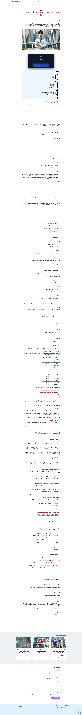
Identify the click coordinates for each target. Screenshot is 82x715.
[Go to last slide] (64, 649)
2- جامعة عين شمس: (53, 83)
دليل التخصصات (53, 4)
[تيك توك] (14, 1)
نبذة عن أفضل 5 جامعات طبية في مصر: (49, 81)
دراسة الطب (41, 10)
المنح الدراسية (59, 4)
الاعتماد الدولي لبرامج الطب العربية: (51, 90)
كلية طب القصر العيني (45, 392)
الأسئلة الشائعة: (54, 95)
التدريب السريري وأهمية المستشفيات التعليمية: (49, 91)
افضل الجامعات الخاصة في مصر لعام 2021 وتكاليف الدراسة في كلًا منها (46, 405)
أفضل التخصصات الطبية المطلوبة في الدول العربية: (48, 93)
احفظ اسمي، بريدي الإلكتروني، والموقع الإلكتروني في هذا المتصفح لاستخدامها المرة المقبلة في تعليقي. (44, 694)
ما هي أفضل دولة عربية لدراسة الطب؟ (51, 79)
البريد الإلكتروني (43, 692)
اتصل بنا (67, 705)
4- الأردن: (54, 78)
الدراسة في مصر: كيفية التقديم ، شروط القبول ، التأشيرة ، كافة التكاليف (46, 387)
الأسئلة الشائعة (63, 705)
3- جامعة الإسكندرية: (53, 84)
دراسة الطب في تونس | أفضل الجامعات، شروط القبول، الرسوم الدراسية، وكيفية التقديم (41, 652)
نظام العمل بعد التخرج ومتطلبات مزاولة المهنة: (49, 92)
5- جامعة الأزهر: (54, 86)
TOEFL (46, 291)
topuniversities (57, 614)
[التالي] (17, 649)
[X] (15, 1)
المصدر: (55, 98)
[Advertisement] (41, 114)
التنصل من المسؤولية (56, 705)
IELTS (49, 291)
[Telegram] (80, 713)
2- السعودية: (53, 76)
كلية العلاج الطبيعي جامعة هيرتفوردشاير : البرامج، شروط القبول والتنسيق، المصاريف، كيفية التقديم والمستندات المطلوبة (58, 652)
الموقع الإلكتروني (31, 692)
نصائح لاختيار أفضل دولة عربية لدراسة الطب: (50, 94)
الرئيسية (64, 707)
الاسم (58, 692)
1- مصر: (54, 75)
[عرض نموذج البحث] (19, 1)
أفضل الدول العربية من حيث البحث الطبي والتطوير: (49, 89)
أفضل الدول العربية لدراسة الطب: (51, 74)
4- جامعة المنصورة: (53, 85)
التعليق (57, 681)
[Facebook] (17, 1)
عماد (61, 657)
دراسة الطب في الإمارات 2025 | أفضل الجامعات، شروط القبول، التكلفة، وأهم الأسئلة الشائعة (24, 652)
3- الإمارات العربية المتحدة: (51, 77)
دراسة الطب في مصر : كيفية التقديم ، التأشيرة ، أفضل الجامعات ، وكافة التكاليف (45, 436)
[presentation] (58, 642)
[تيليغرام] (12, 1)
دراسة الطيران (37, 4)
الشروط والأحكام (59, 707)
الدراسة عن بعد (17, 4)
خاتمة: (55, 97)
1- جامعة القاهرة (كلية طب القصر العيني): (50, 82)
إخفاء (53, 71)
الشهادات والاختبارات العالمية (24, 4)
